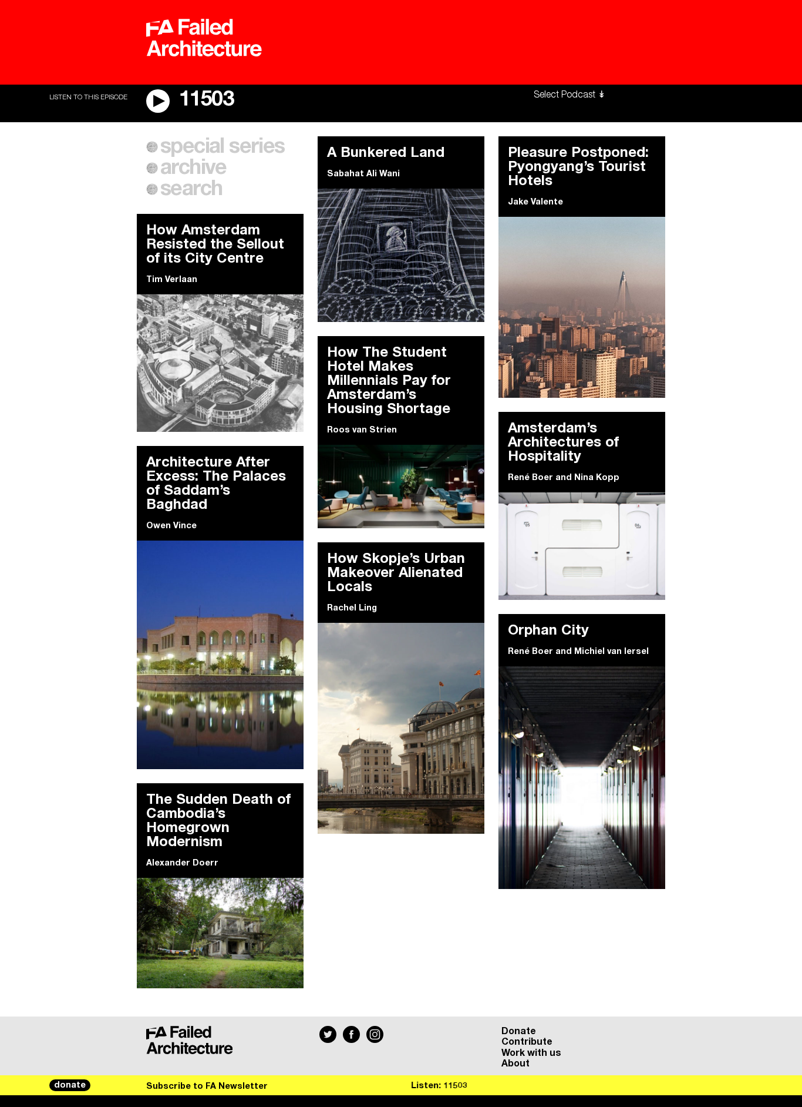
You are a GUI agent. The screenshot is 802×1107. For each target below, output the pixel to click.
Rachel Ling (352, 608)
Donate (518, 1031)
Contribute (526, 1041)
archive (193, 168)
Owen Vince (171, 526)
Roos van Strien (362, 430)
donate (70, 1085)
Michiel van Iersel (611, 652)
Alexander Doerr (182, 863)
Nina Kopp (596, 478)
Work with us (531, 1053)
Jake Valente (535, 202)
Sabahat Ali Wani (363, 174)
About (515, 1063)
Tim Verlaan (171, 280)
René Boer (530, 478)
